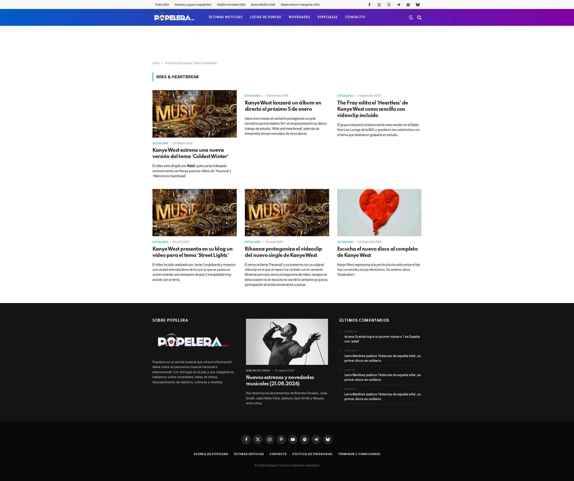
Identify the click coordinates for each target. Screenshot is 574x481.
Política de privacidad (312, 454)
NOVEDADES (299, 17)
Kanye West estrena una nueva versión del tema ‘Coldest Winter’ (190, 153)
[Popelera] (174, 17)
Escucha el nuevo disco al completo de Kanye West (377, 252)
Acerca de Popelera (211, 454)
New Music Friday (258, 370)
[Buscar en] (419, 17)
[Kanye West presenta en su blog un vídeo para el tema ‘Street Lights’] (194, 212)
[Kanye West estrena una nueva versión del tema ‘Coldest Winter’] (194, 114)
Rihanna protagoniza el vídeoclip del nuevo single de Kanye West (283, 252)
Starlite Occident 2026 (231, 4)
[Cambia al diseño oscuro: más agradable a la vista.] (411, 17)
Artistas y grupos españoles (193, 4)
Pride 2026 (162, 4)
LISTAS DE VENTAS (265, 17)
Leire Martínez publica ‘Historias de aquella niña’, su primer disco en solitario (382, 358)
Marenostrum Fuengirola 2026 (300, 4)
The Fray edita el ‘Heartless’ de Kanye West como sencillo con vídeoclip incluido (372, 109)
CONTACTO (355, 17)
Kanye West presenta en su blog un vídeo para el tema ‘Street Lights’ (192, 252)
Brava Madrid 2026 (263, 4)
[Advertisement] (287, 44)
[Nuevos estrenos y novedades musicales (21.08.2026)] (287, 342)
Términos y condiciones (359, 454)
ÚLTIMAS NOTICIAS (225, 17)
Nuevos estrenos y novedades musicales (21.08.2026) (280, 380)
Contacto (278, 454)
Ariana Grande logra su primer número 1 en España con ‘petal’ (382, 339)
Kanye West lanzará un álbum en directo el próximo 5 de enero (283, 106)
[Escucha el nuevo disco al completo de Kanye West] (379, 212)
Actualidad (160, 143)
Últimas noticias (249, 454)
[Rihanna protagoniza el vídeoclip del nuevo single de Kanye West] (287, 212)
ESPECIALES (328, 17)
